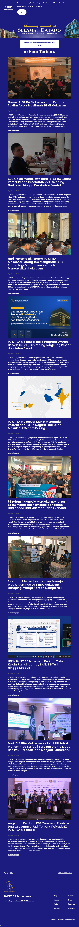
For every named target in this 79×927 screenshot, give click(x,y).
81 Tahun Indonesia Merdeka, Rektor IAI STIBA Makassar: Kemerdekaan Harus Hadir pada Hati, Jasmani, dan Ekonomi (37, 505)
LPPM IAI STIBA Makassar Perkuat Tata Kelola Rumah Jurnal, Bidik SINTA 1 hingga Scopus (35, 664)
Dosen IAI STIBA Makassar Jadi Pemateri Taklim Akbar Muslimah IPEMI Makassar (37, 104)
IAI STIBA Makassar (8, 8)
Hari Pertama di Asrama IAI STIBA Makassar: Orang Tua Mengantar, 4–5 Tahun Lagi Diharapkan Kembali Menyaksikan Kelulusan (35, 263)
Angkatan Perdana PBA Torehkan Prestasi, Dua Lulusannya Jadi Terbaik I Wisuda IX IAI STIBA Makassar (39, 826)
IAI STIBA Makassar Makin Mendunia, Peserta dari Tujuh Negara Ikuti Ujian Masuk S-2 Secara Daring (34, 425)
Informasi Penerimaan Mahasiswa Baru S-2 (39, 44)
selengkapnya (13, 130)
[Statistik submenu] (42, 6)
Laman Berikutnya (66, 873)
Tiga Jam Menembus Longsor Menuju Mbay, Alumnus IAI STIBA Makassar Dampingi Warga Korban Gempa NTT (35, 585)
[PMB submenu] (57, 2)
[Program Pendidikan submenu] (51, 2)
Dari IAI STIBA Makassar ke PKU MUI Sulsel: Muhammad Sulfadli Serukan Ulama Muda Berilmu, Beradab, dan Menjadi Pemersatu (39, 747)
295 (11, 873)
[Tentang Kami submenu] (34, 2)
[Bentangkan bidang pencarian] (21, 12)
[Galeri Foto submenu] (25, 6)
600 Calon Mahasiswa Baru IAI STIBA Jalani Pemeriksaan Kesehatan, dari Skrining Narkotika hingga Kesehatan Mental (39, 182)
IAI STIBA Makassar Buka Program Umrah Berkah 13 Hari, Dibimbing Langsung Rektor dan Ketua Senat (39, 345)
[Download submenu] (66, 2)
